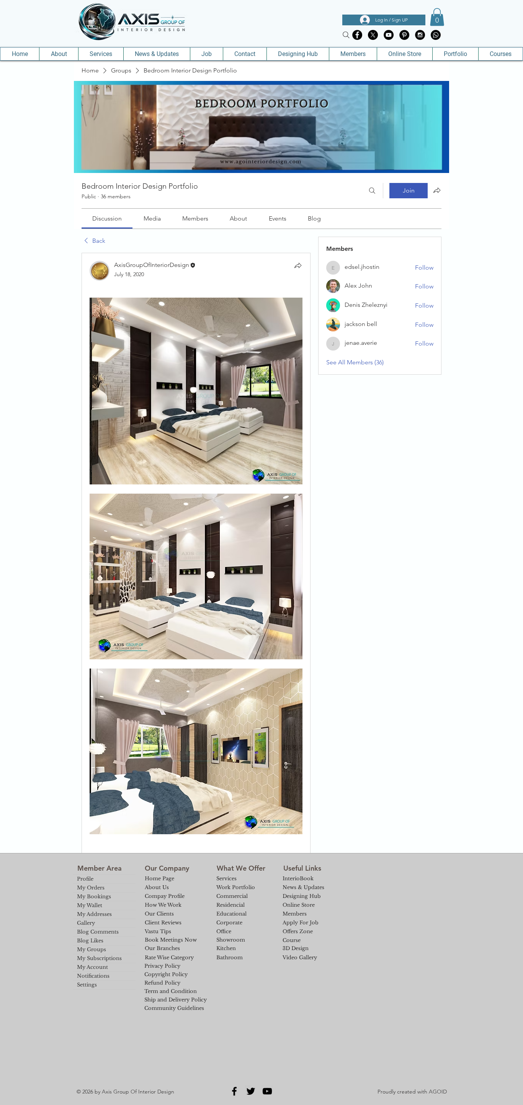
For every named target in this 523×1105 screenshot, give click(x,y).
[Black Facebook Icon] (234, 1091)
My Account (92, 967)
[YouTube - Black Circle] (389, 35)
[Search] (346, 35)
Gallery (86, 923)
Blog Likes (90, 940)
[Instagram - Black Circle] (420, 35)
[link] (107, 218)
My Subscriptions (99, 958)
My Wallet (89, 905)
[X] (373, 35)
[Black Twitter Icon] (251, 1091)
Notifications (93, 976)
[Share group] (436, 190)
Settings (87, 984)
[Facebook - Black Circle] (357, 35)
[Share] (297, 265)
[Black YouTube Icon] (267, 1091)
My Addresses (94, 914)
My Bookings (94, 896)
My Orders (91, 887)
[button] (437, 17)
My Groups (91, 949)
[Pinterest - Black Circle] (404, 35)
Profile (85, 879)
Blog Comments (98, 932)
